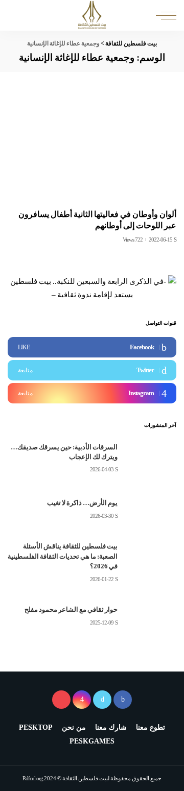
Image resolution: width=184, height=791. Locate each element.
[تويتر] (102, 699)
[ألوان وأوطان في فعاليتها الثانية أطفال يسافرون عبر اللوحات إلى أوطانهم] (92, 147)
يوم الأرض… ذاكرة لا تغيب (82, 503)
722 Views (133, 240)
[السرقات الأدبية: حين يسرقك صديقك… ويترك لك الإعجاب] (150, 458)
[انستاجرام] (82, 699)
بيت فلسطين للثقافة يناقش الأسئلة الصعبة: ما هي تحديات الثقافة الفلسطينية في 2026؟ (63, 556)
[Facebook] (92, 347)
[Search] (16, 15)
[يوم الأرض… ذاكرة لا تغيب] (150, 509)
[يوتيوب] (61, 699)
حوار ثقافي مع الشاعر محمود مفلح (71, 609)
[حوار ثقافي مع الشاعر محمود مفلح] (150, 616)
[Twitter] (92, 370)
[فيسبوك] (122, 699)
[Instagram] (92, 393)
